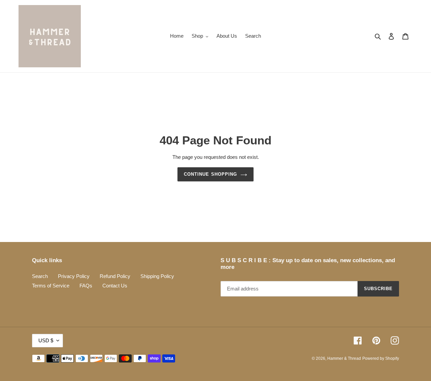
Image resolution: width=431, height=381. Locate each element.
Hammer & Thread (344, 358)
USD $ (45, 340)
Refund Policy (115, 276)
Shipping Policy (157, 276)
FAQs (85, 285)
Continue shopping (210, 174)
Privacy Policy (74, 276)
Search (40, 276)
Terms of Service (50, 285)
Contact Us (114, 285)
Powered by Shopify (380, 358)
